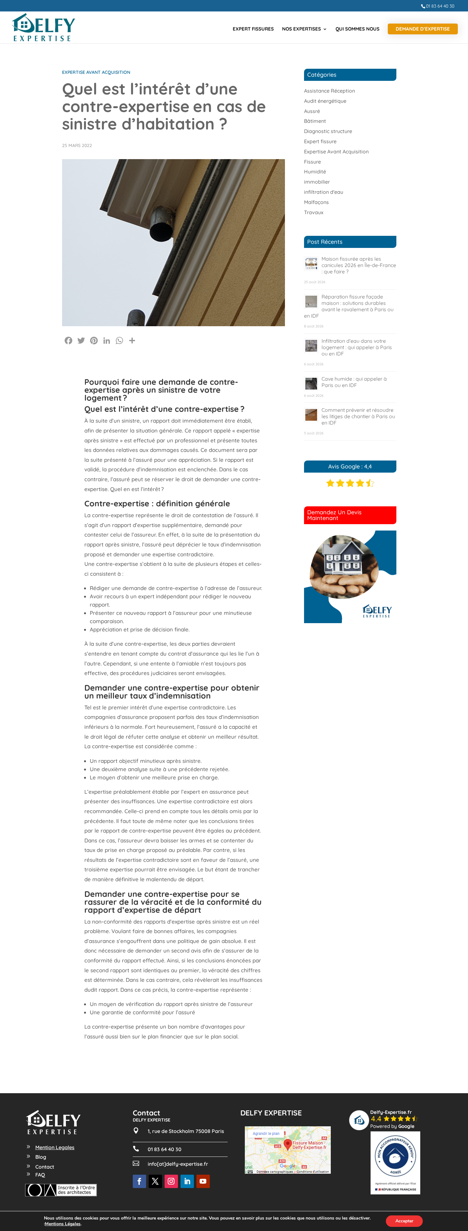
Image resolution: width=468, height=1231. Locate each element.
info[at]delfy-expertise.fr (178, 1164)
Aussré (312, 111)
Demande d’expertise (423, 29)
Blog (40, 1157)
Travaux (313, 212)
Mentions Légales (63, 1224)
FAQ (40, 1174)
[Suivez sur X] (155, 1181)
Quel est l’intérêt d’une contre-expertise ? (164, 409)
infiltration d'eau (323, 192)
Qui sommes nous (357, 29)
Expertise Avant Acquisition (96, 72)
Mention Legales (54, 1147)
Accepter (404, 1221)
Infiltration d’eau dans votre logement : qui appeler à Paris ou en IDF (357, 347)
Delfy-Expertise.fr (391, 1112)
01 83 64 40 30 (440, 6)
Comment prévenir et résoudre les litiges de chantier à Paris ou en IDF (358, 416)
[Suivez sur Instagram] (171, 1181)
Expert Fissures (253, 29)
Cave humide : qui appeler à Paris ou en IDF (354, 382)
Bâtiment (315, 121)
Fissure (312, 161)
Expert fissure (320, 141)
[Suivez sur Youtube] (203, 1181)
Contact (44, 1167)
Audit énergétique (325, 101)
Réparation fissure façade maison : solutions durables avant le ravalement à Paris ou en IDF (349, 306)
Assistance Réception (329, 91)
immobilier (317, 182)
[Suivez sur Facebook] (139, 1181)
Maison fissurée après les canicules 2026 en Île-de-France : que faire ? (359, 265)
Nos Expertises (301, 29)
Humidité (315, 171)
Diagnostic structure (328, 131)
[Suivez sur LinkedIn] (187, 1181)
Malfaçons (316, 202)
